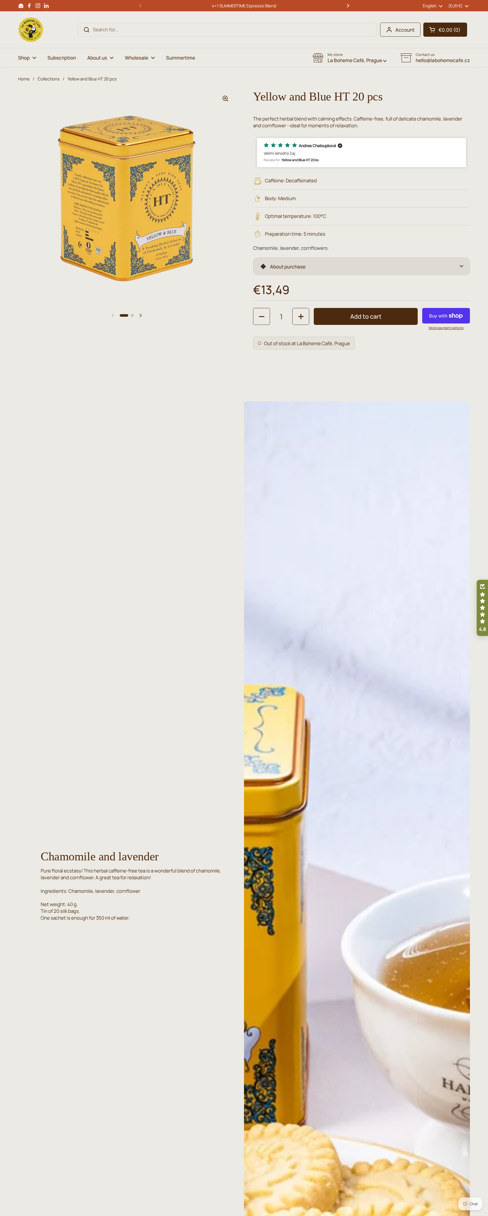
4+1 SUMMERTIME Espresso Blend (244, 5)
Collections (49, 79)
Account (405, 30)
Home (24, 79)
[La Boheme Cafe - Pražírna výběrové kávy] (30, 29)
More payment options (446, 328)
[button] (445, 30)
